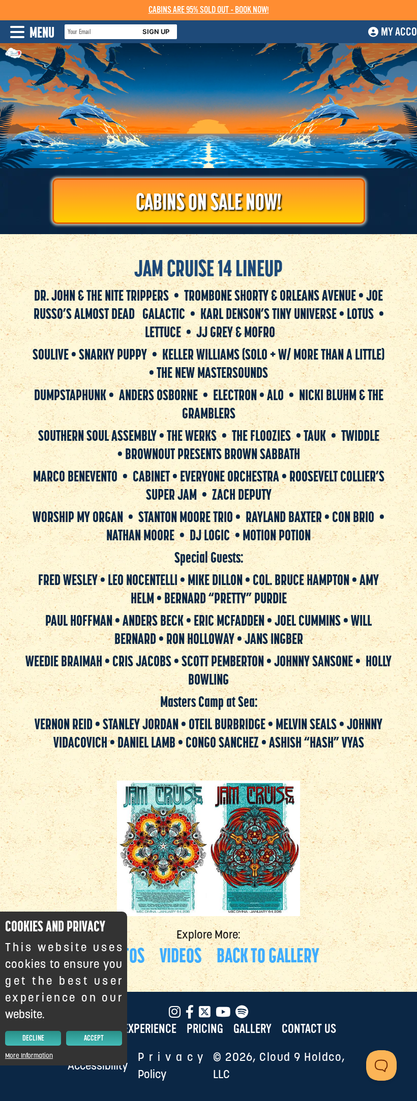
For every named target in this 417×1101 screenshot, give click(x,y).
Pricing (205, 1029)
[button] (27, 31)
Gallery (252, 1029)
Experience (149, 1029)
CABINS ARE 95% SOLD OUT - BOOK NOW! (208, 10)
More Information (29, 1055)
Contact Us (309, 1029)
